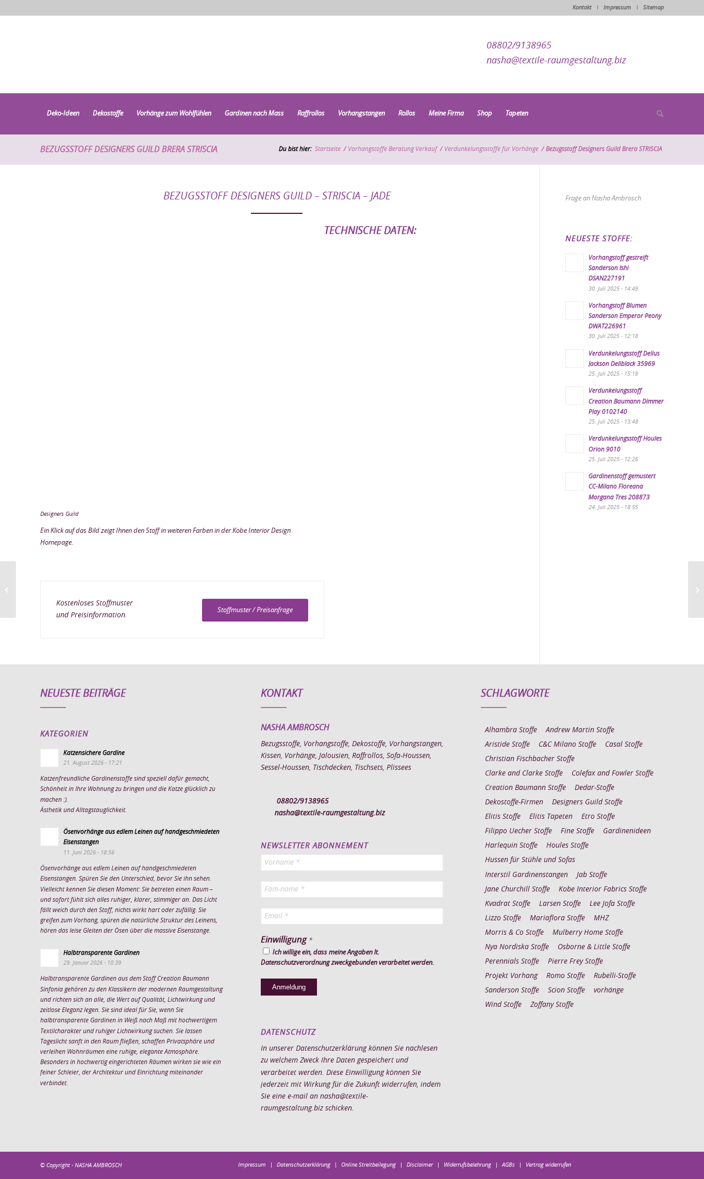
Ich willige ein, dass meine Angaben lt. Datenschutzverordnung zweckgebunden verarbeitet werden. (347, 957)
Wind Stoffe (503, 1004)
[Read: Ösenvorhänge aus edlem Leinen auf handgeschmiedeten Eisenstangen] (49, 837)
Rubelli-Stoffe (615, 976)
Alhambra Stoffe (511, 730)
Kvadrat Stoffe (507, 903)
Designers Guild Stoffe (587, 802)
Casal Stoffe (624, 744)
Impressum (617, 7)
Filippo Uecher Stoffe (518, 831)
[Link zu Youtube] (656, 1164)
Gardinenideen (627, 831)
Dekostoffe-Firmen (514, 802)
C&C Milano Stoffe (567, 744)
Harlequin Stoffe (511, 845)
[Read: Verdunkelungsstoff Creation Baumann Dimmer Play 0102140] (574, 395)
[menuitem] (63, 113)
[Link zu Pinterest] (625, 1164)
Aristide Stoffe (507, 744)
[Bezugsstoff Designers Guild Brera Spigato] (696, 589)
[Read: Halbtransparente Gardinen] (49, 958)
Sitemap (653, 7)
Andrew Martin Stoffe (580, 730)
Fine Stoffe (577, 831)
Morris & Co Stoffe (514, 932)
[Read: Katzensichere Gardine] (49, 758)
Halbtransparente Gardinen (101, 953)
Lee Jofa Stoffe (612, 903)
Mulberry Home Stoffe (587, 932)
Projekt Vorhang (511, 976)
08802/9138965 (519, 45)
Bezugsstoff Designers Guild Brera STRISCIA (128, 149)
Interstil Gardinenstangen (526, 875)
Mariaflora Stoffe (557, 918)
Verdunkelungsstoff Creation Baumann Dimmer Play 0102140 (626, 401)
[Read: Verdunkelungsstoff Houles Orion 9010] (574, 443)
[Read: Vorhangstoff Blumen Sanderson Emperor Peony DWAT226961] (574, 310)
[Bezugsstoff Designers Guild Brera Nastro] (8, 589)
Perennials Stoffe (512, 961)
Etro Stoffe (598, 816)
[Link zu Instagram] (609, 1164)
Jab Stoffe (592, 875)
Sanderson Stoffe (512, 990)
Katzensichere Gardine (94, 753)
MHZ (601, 918)
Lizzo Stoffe (503, 918)
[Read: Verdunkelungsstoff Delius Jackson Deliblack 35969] (574, 358)
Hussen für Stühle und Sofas (530, 860)
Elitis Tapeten (551, 816)
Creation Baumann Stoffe (525, 787)
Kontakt (582, 7)
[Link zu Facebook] (594, 1164)
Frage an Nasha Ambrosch (603, 198)
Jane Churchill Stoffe (517, 889)
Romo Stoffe (565, 976)
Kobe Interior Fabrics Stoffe (603, 889)
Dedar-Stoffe (594, 787)
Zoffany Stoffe (552, 1004)
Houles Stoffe (567, 845)
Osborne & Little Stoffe (594, 947)
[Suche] (656, 114)
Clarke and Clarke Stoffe (524, 773)
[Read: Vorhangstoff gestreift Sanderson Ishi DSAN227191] (574, 263)
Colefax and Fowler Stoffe (612, 773)
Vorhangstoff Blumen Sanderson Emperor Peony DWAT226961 (625, 315)
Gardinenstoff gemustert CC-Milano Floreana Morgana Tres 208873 (622, 486)
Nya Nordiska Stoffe (517, 947)
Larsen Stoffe (560, 903)
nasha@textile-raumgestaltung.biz (556, 60)
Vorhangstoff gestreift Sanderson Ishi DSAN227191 (618, 268)
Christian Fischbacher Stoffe (530, 759)
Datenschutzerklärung (331, 1048)
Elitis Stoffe (503, 816)
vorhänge (609, 990)
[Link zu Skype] (640, 1164)
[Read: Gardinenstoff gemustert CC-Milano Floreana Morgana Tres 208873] (574, 481)
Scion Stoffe (566, 990)
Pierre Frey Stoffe (575, 961)
